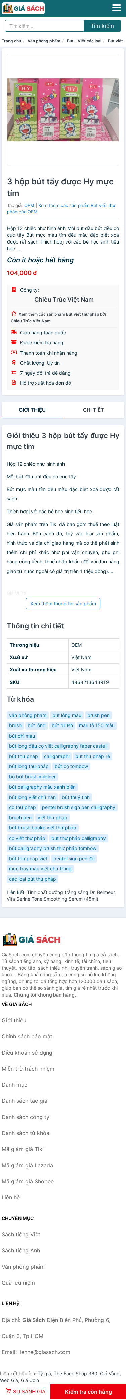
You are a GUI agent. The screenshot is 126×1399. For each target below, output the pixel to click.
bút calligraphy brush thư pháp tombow (52, 848)
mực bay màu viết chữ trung (40, 868)
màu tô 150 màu (97, 725)
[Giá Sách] (35, 939)
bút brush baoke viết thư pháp (42, 827)
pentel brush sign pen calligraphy (78, 807)
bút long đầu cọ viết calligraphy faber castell (58, 746)
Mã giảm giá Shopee (28, 1181)
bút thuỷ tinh (76, 797)
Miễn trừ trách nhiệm (28, 1068)
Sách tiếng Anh (21, 1250)
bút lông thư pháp (29, 766)
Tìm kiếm (102, 25)
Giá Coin (30, 1380)
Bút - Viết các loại (84, 40)
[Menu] (116, 8)
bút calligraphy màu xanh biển (42, 787)
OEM (29, 205)
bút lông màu (66, 715)
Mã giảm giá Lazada (27, 1165)
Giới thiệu (32, 410)
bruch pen (20, 817)
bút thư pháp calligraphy (78, 838)
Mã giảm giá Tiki (23, 1149)
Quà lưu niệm (18, 1282)
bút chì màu (22, 736)
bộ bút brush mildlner (32, 776)
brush (15, 725)
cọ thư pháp (22, 807)
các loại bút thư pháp (32, 879)
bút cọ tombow (71, 766)
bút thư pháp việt (28, 858)
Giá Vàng (110, 1373)
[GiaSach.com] (31, 8)
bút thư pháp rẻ (92, 756)
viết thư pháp (52, 817)
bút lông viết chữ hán (32, 797)
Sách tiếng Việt (21, 1234)
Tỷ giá (44, 1373)
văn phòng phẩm (27, 715)
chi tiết (93, 410)
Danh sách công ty (25, 1117)
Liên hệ (11, 1197)
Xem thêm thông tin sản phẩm (63, 603)
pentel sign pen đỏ (73, 858)
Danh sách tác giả (24, 1100)
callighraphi (56, 756)
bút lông (37, 725)
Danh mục (14, 1084)
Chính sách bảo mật (27, 1036)
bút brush (62, 725)
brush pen (98, 715)
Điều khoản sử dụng (27, 1052)
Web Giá (9, 1380)
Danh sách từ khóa (25, 1133)
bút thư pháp (23, 756)
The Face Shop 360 (75, 1373)
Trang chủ (11, 40)
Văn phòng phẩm (44, 40)
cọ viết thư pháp (27, 838)
